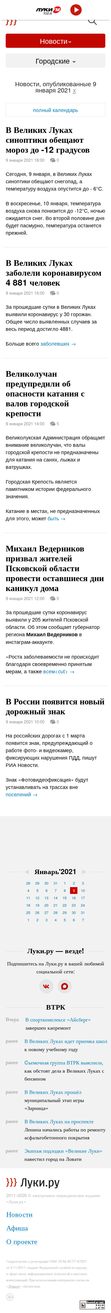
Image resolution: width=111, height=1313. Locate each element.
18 (28, 905)
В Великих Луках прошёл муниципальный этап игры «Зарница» (54, 1099)
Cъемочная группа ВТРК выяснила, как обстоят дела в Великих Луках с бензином (64, 1070)
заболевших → (58, 343)
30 (46, 883)
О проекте (21, 1241)
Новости (53, 41)
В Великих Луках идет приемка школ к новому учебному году (65, 1045)
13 (46, 897)
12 (37, 897)
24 (83, 905)
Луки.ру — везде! (55, 950)
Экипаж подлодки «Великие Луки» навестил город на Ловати (63, 1154)
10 (83, 890)
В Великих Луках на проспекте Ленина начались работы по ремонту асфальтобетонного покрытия (65, 1129)
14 (55, 897)
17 (83, 897)
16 (74, 897)
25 (28, 912)
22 (65, 905)
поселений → (22, 794)
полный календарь (55, 109)
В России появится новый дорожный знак (55, 706)
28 (28, 883)
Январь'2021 (55, 871)
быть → (56, 518)
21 (55, 905)
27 (46, 912)
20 (46, 905)
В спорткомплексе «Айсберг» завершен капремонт (58, 1023)
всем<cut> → (59, 671)
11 (28, 897)
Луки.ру (14, 1286)
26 (37, 912)
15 (65, 897)
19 (37, 905)
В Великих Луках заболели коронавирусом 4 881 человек (53, 272)
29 (37, 883)
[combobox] (55, 60)
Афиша (17, 1227)
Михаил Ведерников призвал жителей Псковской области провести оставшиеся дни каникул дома (55, 567)
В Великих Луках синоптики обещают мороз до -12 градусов (48, 139)
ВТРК (55, 1007)
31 (55, 883)
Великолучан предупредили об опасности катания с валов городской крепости (45, 393)
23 (74, 905)
